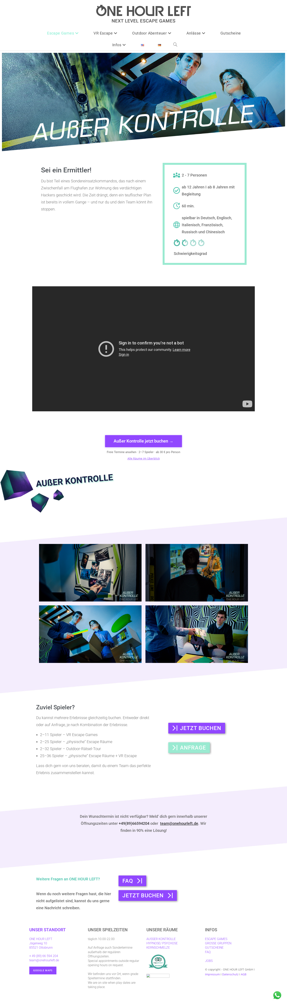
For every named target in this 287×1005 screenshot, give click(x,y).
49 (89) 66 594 (41, 956)
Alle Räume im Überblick (143, 458)
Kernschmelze (158, 947)
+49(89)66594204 (134, 823)
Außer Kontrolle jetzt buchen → (143, 441)
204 (55, 956)
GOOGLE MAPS (43, 970)
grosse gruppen (218, 943)
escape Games (216, 939)
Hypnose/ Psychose (162, 943)
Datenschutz (230, 974)
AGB (243, 974)
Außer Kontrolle (161, 939)
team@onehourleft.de (179, 823)
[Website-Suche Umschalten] (175, 45)
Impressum (212, 974)
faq (208, 952)
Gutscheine (214, 947)
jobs (209, 961)
